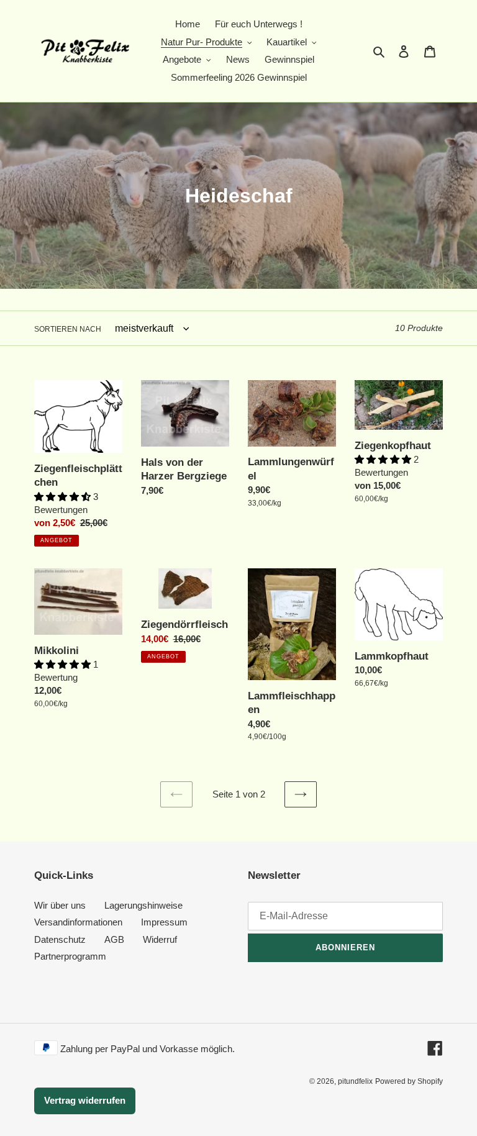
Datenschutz (60, 939)
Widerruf (160, 939)
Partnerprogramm (70, 956)
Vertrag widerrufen (84, 1100)
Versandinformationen (78, 922)
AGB (114, 939)
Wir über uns (60, 905)
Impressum (164, 922)
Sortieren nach (67, 329)
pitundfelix (355, 1081)
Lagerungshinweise (143, 905)
